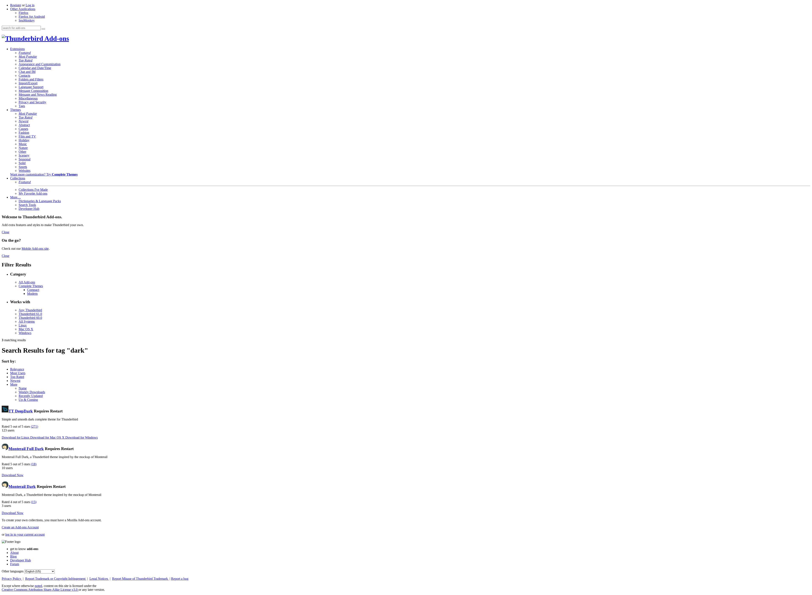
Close (5, 232)
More (13, 384)
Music (23, 144)
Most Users (17, 373)
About (14, 552)
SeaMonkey (27, 20)
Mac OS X (26, 329)
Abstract (24, 125)
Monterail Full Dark (26, 448)
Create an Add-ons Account (20, 527)
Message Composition (33, 91)
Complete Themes (31, 286)
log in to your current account (25, 534)
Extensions (17, 49)
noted (38, 586)
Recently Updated (31, 396)
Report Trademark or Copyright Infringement (55, 578)
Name (23, 388)
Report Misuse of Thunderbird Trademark (140, 578)
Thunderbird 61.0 (30, 314)
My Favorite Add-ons (33, 193)
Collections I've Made (33, 189)
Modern (32, 293)
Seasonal (24, 159)
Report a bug (179, 578)
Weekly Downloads (32, 392)
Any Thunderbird (30, 310)
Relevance (17, 369)
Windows (25, 333)
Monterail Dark (22, 486)
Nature (23, 148)
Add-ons (56, 38)
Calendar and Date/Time (35, 68)
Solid (22, 163)
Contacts (24, 75)
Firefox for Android (32, 16)
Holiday (24, 140)
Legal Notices (99, 578)
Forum (14, 564)
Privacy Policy (12, 578)
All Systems (27, 321)
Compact (33, 290)
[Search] (43, 29)
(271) (34, 426)
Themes (15, 110)
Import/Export (28, 83)
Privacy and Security (32, 102)
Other (22, 151)
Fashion (24, 132)
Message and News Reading (38, 94)
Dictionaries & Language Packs (40, 201)
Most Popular (28, 56)
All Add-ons (27, 282)
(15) (33, 502)
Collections (17, 178)
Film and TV (27, 136)
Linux (23, 325)
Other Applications (22, 9)
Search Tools (27, 205)
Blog (13, 556)
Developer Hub (29, 208)
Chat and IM (27, 72)
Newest (23, 121)
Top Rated (25, 60)
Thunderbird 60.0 (30, 317)
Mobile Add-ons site (35, 248)
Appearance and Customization (39, 64)
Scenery (24, 155)
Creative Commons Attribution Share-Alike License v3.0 (40, 589)
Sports (23, 167)
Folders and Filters (31, 79)
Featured (25, 53)
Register (15, 5)
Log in (30, 5)
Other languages (12, 571)
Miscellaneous (28, 98)
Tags (22, 106)
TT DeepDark (20, 411)
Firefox (23, 13)
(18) (33, 464)
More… (15, 197)
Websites (24, 170)
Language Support (31, 87)
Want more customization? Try (44, 174)
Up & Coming (28, 399)
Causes (23, 129)
